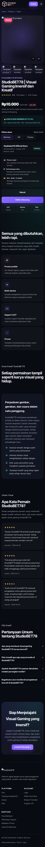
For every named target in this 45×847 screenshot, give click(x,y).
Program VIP (29, 803)
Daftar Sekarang (22, 200)
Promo (30, 137)
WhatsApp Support (9, 820)
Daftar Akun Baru (30, 796)
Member (7, 137)
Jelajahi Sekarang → (22, 747)
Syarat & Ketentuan (9, 827)
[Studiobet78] (9, 4)
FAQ (3, 803)
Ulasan (4, 800)
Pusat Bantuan (7, 816)
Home (4, 12)
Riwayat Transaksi (31, 800)
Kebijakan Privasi (8, 823)
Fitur (3, 793)
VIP (18, 137)
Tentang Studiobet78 (10, 796)
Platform (11, 12)
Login (26, 793)
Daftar (33, 4)
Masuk (23, 192)
